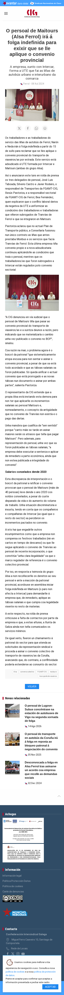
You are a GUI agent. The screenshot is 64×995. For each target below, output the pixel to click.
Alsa (15, 672)
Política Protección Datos (17, 881)
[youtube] (23, 953)
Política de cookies (13, 886)
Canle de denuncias (13, 891)
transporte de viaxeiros (48, 676)
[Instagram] (18, 953)
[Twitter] (13, 953)
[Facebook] (7, 953)
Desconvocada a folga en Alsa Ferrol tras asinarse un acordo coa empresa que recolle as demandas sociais (41, 770)
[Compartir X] (19, 128)
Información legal (12, 875)
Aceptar (50, 986)
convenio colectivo (27, 672)
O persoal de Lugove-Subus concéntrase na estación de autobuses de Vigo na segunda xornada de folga (41, 713)
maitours (53, 672)
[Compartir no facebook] (28, 128)
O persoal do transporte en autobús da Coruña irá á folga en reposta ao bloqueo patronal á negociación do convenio (41, 742)
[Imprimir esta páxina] (45, 128)
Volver (32, 686)
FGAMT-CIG (42, 672)
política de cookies (15, 971)
